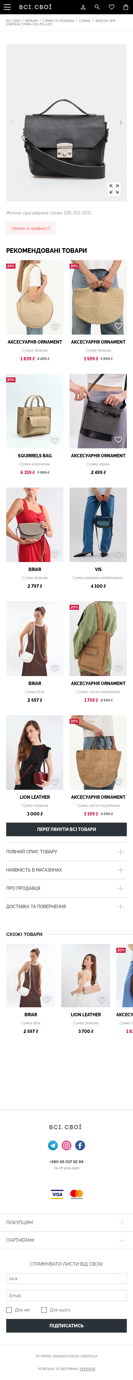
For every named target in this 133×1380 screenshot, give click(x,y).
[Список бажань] (112, 7)
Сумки (84, 21)
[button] (121, 123)
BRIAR (34, 569)
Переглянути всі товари (66, 829)
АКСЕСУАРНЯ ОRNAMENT (35, 342)
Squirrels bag (35, 455)
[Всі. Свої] (36, 7)
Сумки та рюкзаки (58, 21)
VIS (98, 569)
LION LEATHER (35, 797)
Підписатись (66, 1326)
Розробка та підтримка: (66, 1369)
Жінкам (31, 21)
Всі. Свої (13, 21)
